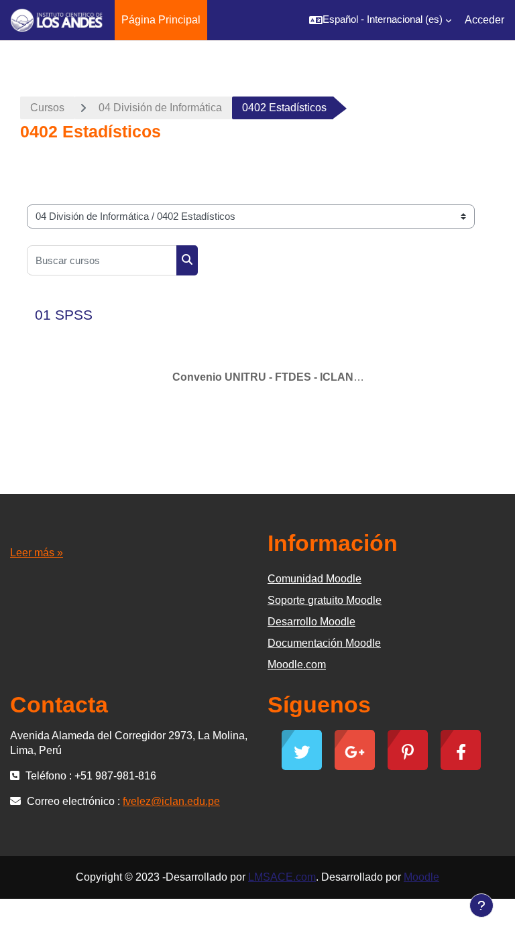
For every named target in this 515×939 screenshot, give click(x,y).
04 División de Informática (160, 107)
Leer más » (36, 552)
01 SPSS (64, 314)
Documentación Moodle (324, 643)
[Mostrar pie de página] (481, 905)
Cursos (47, 107)
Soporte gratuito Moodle (325, 600)
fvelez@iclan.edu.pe (171, 801)
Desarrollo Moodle (311, 621)
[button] (380, 20)
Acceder (484, 19)
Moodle (421, 877)
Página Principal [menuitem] (161, 19)
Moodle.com (297, 664)
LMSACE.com (282, 877)
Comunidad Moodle (314, 578)
